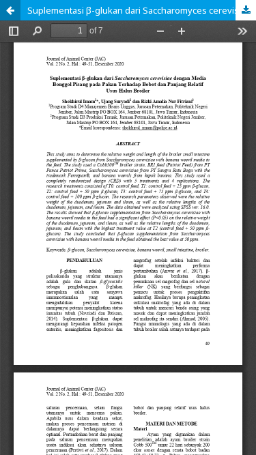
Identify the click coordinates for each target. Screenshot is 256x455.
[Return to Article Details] (10, 10)
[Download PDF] (246, 10)
